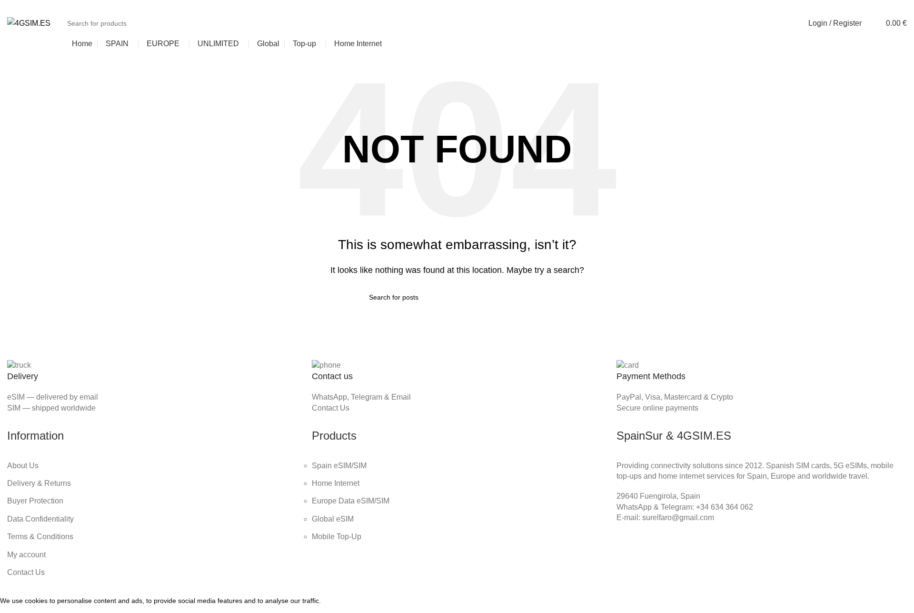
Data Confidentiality (40, 519)
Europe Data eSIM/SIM (350, 501)
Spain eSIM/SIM (339, 466)
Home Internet (335, 483)
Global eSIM (333, 519)
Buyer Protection (35, 501)
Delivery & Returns (39, 483)
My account (26, 555)
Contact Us (330, 408)
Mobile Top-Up (336, 537)
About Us (23, 466)
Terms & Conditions (40, 537)
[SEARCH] (781, 23)
